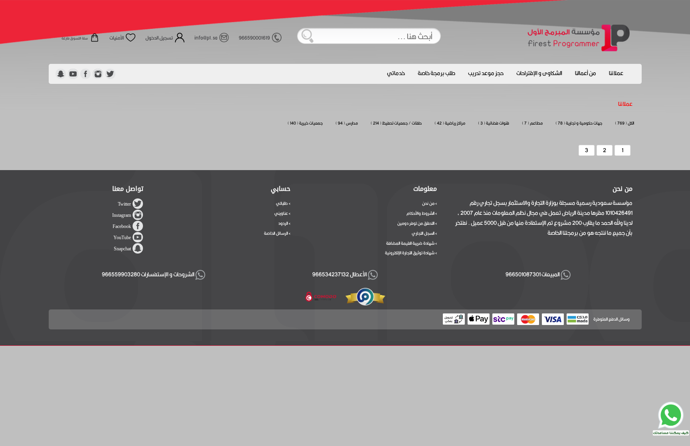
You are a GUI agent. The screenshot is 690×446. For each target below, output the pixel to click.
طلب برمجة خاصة (436, 73)
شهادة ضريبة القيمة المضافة (410, 243)
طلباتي (282, 203)
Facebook (122, 226)
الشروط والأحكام (420, 213)
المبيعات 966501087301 (532, 274)
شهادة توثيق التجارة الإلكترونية (409, 253)
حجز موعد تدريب (486, 73)
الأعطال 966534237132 (340, 274)
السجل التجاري (423, 233)
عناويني (281, 213)
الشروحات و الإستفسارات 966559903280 (148, 274)
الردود (283, 223)
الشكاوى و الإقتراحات (539, 73)
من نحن (428, 203)
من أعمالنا (585, 73)
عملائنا (616, 73)
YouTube (122, 237)
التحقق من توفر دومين (415, 223)
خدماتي (396, 73)
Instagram (121, 215)
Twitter (124, 204)
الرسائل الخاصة (276, 233)
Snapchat (122, 249)
